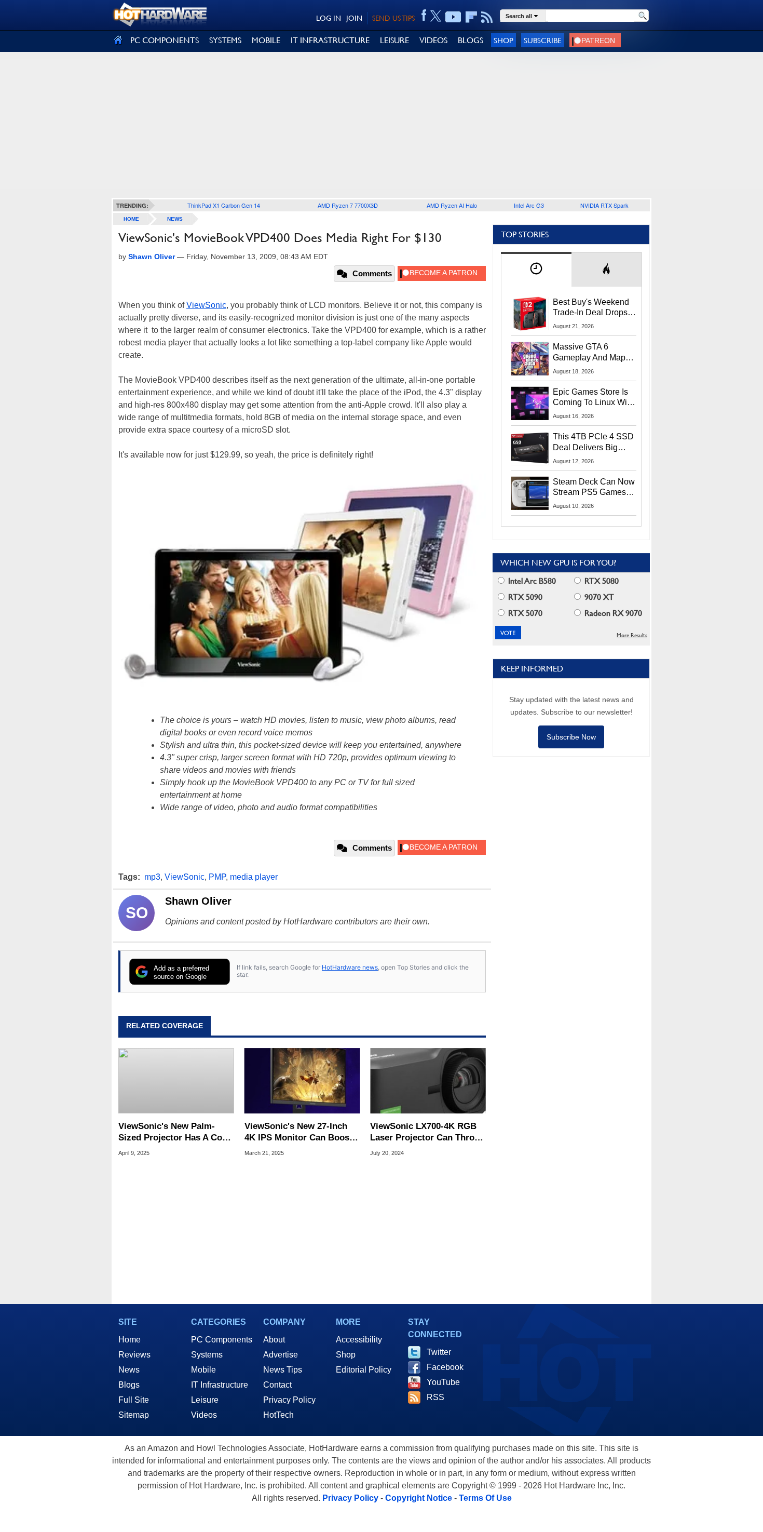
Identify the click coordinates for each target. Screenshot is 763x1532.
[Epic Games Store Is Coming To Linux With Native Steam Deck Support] (530, 403)
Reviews (134, 1354)
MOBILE (266, 40)
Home (129, 1339)
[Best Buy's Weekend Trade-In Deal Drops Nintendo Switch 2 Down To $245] (530, 313)
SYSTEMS (225, 40)
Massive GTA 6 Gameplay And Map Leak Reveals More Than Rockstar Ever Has (589, 352)
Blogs (129, 1384)
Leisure (205, 1399)
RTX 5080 (600, 581)
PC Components (221, 1339)
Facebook (445, 1367)
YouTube (443, 1382)
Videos (204, 1414)
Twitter (439, 1352)
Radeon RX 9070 (612, 613)
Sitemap (133, 1414)
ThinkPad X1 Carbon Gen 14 (223, 205)
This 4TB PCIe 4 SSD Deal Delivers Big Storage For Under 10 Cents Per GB (593, 442)
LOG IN (328, 18)
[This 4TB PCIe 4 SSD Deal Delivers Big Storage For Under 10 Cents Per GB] (530, 448)
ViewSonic (206, 305)
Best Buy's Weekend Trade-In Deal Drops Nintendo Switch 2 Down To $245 (591, 308)
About (274, 1339)
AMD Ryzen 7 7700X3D (348, 205)
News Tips (282, 1369)
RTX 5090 (524, 597)
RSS (435, 1397)
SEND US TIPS (393, 18)
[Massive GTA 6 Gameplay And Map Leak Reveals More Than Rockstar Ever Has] (530, 358)
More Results (632, 635)
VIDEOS (433, 40)
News (175, 219)
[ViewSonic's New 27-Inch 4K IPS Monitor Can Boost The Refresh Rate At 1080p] (302, 1080)
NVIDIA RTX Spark (604, 205)
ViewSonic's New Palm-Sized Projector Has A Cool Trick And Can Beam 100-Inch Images (174, 1132)
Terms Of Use (485, 1498)
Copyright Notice (418, 1498)
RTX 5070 (524, 613)
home (131, 219)
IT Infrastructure (219, 1384)
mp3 (152, 876)
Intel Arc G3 (529, 205)
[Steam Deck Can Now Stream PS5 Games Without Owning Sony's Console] (530, 493)
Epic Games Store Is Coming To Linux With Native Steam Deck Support (593, 397)
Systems (207, 1354)
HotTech (278, 1414)
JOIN (354, 18)
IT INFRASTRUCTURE (330, 40)
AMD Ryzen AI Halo (452, 205)
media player (254, 876)
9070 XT (598, 597)
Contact (277, 1384)
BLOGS (470, 40)
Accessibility (359, 1339)
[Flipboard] (471, 17)
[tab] (536, 269)
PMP (217, 876)
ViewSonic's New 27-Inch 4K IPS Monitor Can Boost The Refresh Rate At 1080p (298, 1132)
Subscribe (543, 40)
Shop (503, 40)
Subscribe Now (571, 737)
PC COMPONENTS (164, 40)
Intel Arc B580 (531, 581)
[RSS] (487, 17)
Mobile (203, 1369)
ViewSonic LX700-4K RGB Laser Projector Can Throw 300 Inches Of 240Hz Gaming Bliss (425, 1132)
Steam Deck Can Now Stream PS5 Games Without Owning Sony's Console (594, 487)
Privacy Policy (289, 1399)
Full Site (133, 1399)
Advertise (280, 1354)
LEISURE (394, 40)
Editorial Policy (363, 1369)
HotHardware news (350, 967)
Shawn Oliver (198, 901)
